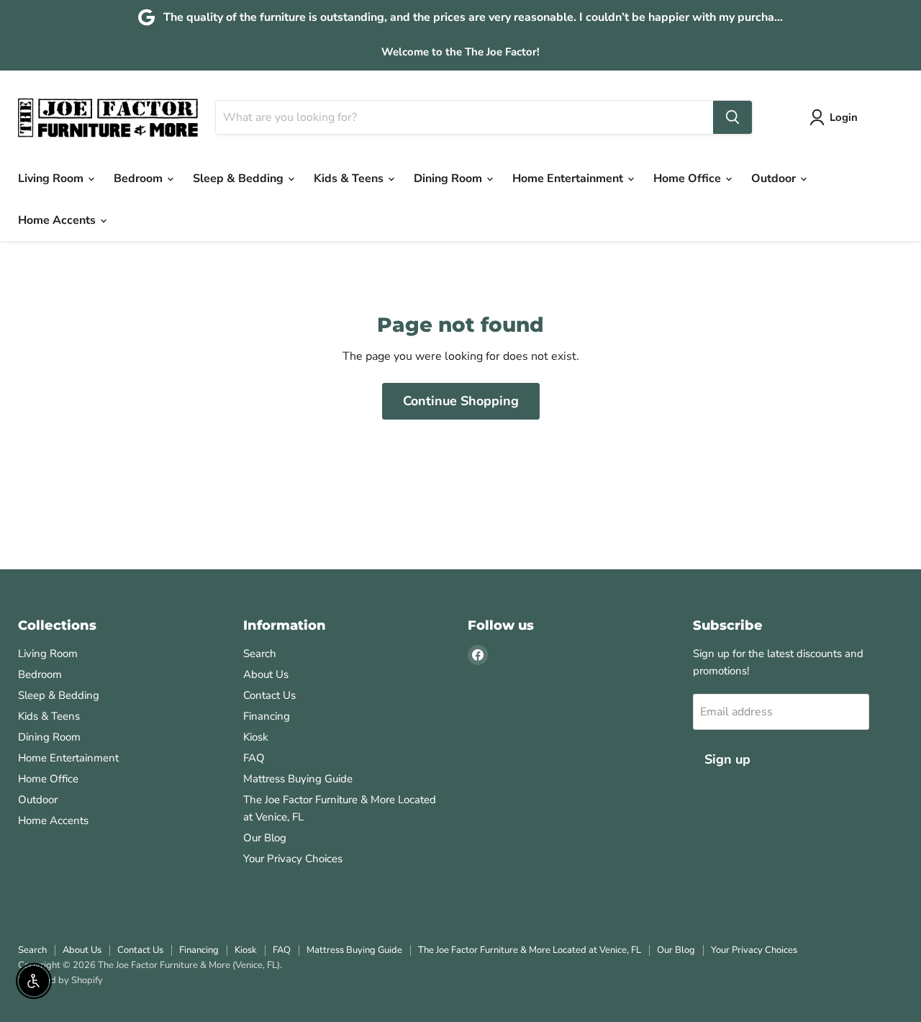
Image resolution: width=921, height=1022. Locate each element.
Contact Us (269, 695)
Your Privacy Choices (292, 858)
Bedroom (139, 178)
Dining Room (449, 178)
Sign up (727, 759)
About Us (266, 674)
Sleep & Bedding (239, 178)
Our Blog (264, 838)
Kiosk (255, 737)
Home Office (688, 178)
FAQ (254, 758)
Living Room (52, 178)
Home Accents (58, 220)
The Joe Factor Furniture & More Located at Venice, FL (529, 950)
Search (259, 653)
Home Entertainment (569, 178)
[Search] (732, 117)
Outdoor (775, 178)
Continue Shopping (461, 401)
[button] (836, 117)
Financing (266, 716)
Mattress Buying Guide (298, 779)
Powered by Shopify (60, 980)
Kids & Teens (350, 178)
